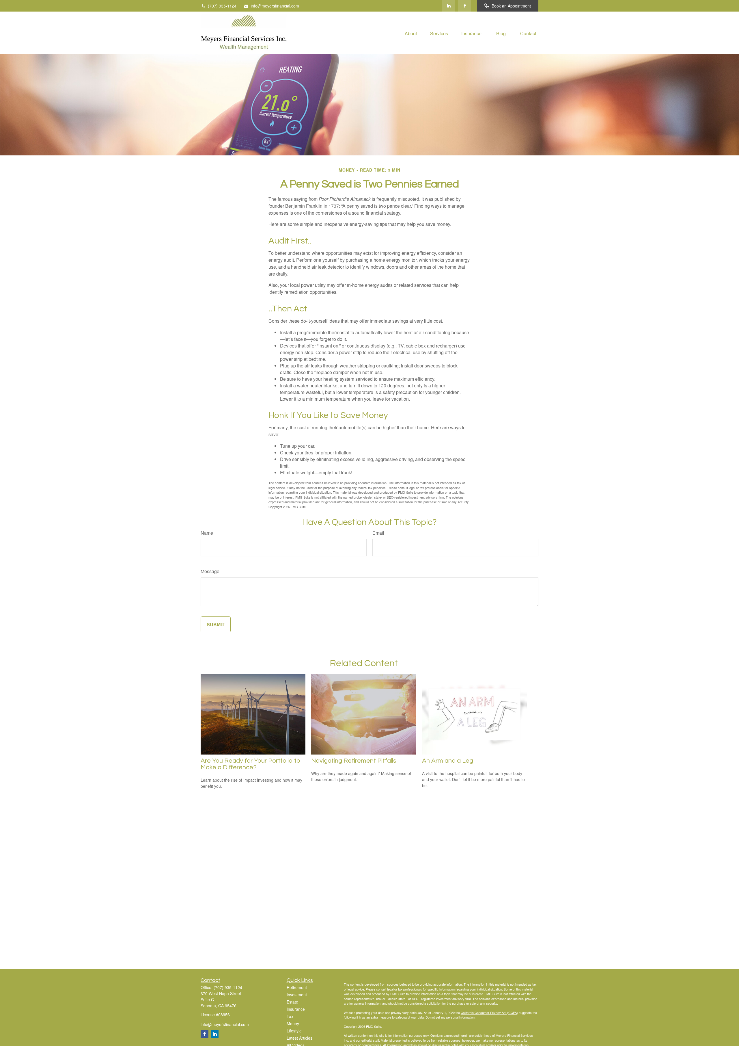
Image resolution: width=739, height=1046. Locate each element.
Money (293, 1023)
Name (207, 532)
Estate (292, 1002)
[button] (410, 33)
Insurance (296, 1009)
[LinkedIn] (448, 6)
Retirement (297, 987)
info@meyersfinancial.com (275, 6)
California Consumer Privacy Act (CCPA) (489, 1012)
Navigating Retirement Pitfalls (353, 760)
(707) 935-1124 (222, 6)
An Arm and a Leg (447, 760)
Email (378, 532)
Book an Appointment (511, 6)
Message (210, 571)
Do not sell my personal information (450, 1017)
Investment (297, 994)
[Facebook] (464, 6)
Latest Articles (299, 1038)
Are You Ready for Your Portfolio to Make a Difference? (251, 764)
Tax (290, 1016)
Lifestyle (294, 1031)
